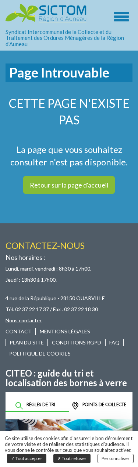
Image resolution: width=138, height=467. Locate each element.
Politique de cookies (40, 353)
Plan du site (27, 342)
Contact (19, 331)
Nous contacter (24, 320)
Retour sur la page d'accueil (69, 185)
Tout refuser (73, 458)
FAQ (114, 342)
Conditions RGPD (76, 342)
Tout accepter (28, 458)
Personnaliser (116, 458)
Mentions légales (65, 331)
